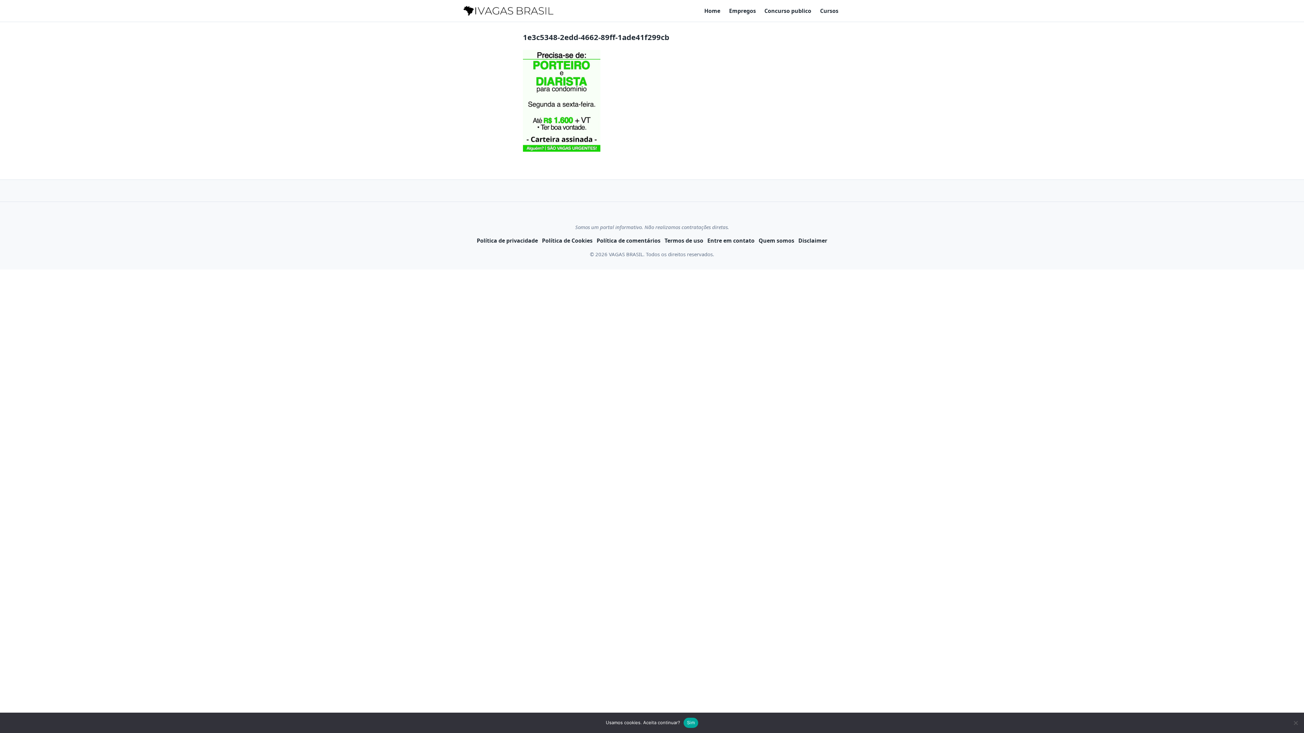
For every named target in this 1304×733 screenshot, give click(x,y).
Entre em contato (731, 240)
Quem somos (776, 240)
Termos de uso (684, 240)
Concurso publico (787, 11)
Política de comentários (628, 240)
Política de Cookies (567, 240)
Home (712, 11)
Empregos (742, 11)
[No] (1295, 722)
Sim (691, 722)
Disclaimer (812, 240)
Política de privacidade (507, 240)
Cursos (829, 11)
